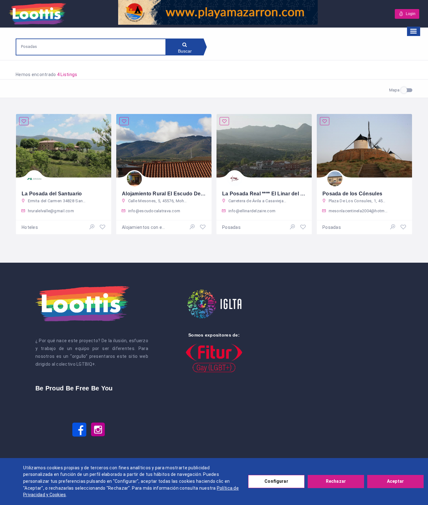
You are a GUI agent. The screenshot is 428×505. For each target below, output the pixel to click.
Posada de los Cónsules (352, 193)
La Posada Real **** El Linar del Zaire (267, 193)
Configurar (276, 481)
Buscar (185, 51)
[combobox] (90, 46)
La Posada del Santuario (52, 193)
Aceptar (395, 481)
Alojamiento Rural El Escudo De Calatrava (173, 193)
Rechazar (336, 481)
